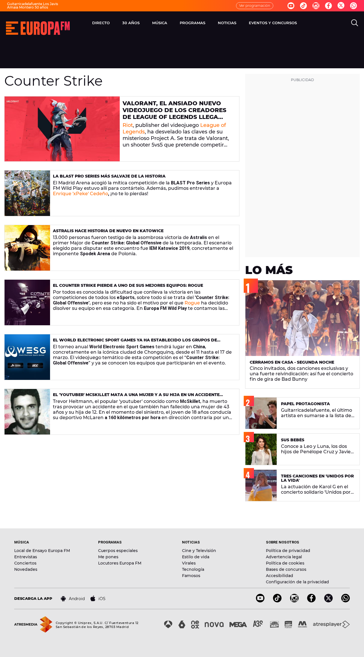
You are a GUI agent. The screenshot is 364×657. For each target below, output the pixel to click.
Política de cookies (285, 563)
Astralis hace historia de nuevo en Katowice (108, 230)
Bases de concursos (286, 569)
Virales (189, 563)
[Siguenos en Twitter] (341, 6)
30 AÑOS (131, 22)
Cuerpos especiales (118, 550)
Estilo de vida (195, 556)
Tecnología (193, 569)
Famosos (191, 575)
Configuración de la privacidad (297, 581)
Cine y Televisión (199, 550)
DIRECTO (101, 22)
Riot (128, 125)
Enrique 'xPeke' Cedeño (80, 193)
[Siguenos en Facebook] (328, 5)
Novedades (25, 569)
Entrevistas (25, 556)
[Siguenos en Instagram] (316, 5)
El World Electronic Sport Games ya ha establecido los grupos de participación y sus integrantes (135, 342)
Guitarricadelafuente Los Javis (32, 4)
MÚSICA (159, 22)
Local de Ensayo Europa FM (42, 550)
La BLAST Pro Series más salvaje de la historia (109, 176)
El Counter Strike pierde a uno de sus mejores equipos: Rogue (128, 285)
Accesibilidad (279, 575)
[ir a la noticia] (62, 128)
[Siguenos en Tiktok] (303, 5)
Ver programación (254, 5)
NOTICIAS (227, 22)
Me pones (108, 556)
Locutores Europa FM (119, 563)
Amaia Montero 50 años (27, 7)
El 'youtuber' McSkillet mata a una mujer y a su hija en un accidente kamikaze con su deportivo (136, 397)
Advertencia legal (284, 556)
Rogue (192, 303)
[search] (354, 22)
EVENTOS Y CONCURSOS (273, 22)
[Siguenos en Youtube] (291, 5)
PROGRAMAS (192, 22)
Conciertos (25, 563)
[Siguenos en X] (328, 601)
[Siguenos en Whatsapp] (353, 5)
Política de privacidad (288, 550)
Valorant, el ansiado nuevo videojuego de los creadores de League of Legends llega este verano (174, 113)
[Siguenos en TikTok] (277, 601)
